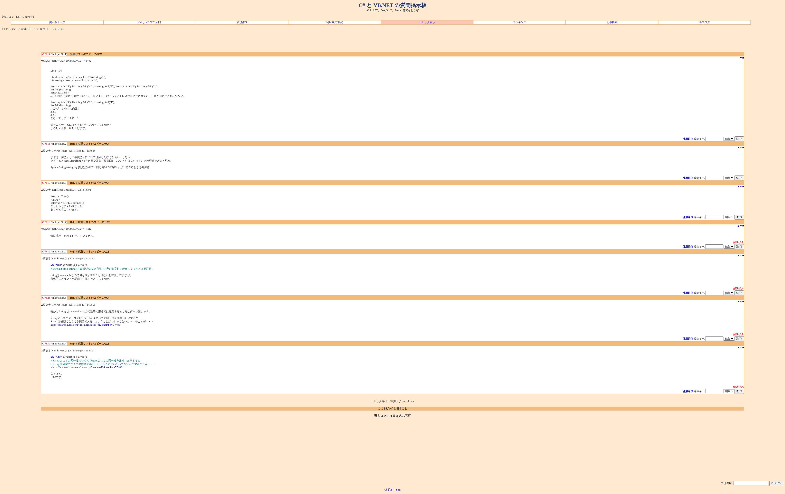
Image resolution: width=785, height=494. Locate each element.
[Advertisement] (392, 43)
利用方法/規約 (334, 22)
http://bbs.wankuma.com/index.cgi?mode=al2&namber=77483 (85, 324)
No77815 (57, 265)
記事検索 (612, 22)
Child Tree (392, 489)
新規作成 (242, 22)
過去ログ (704, 22)
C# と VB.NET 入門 (149, 22)
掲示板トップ (57, 22)
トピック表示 (427, 22)
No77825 (57, 357)
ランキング (519, 22)
